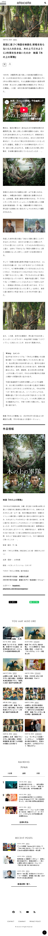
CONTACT (10, 921)
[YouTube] (27, 912)
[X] (20, 912)
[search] (45, 3)
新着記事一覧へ (24, 884)
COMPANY (22, 921)
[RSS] (34, 912)
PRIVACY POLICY (35, 921)
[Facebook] (13, 912)
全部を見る (24, 822)
